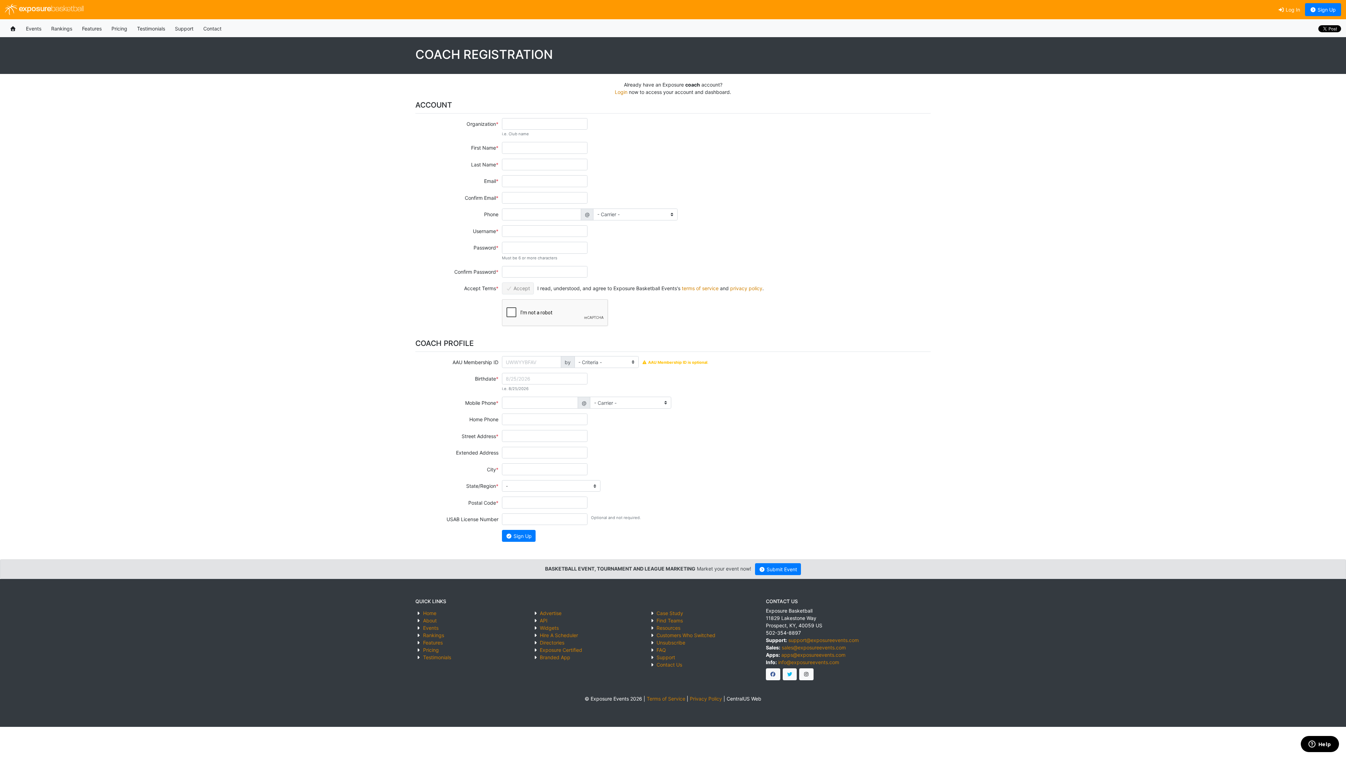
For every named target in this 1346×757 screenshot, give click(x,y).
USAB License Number (472, 519)
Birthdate (485, 379)
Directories (552, 643)
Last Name (483, 165)
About (430, 620)
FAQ (661, 650)
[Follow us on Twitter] (790, 674)
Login (621, 92)
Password (485, 248)
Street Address (479, 436)
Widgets (549, 628)
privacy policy (746, 288)
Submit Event (781, 569)
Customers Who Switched (686, 635)
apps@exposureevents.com (813, 655)
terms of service (700, 288)
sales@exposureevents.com (814, 647)
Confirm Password (475, 272)
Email (490, 181)
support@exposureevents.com (823, 640)
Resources (668, 628)
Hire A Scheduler (559, 635)
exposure (50, 9)
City (491, 469)
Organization (481, 124)
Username (484, 231)
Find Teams (670, 620)
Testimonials (151, 29)
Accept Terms (480, 288)
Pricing (119, 29)
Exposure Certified (561, 650)
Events (33, 29)
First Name (483, 148)
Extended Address (477, 453)
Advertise (551, 613)
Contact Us (669, 665)
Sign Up (1326, 10)
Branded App (555, 657)
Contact (212, 29)
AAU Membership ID (475, 362)
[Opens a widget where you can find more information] (1319, 744)
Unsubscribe (671, 643)
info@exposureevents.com (808, 662)
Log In (1292, 10)
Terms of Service (666, 699)
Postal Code (482, 503)
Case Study (670, 613)
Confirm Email (480, 198)
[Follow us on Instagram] (806, 674)
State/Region (481, 486)
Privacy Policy (706, 699)
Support (184, 29)
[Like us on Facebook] (773, 674)
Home (429, 613)
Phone (491, 214)
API (544, 620)
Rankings (61, 29)
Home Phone (483, 419)
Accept (521, 288)
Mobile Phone (480, 403)
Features (92, 29)
